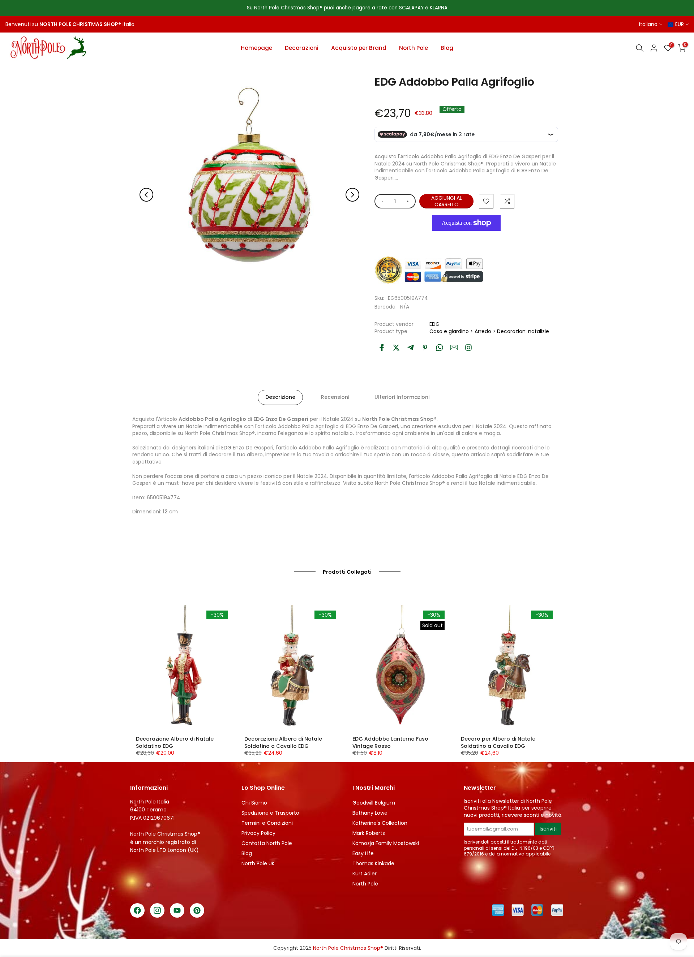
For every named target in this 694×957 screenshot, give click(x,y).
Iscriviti (548, 828)
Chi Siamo (254, 802)
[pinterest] (425, 347)
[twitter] (396, 347)
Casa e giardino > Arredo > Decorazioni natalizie (489, 331)
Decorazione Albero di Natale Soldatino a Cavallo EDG (283, 742)
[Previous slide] (146, 195)
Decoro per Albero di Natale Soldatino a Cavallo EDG (498, 742)
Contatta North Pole (266, 843)
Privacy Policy (258, 833)
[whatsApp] (439, 347)
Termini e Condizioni (267, 823)
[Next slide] (352, 195)
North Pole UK (258, 863)
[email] (454, 347)
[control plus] (409, 201)
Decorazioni (301, 48)
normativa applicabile (526, 854)
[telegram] (410, 347)
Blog (447, 48)
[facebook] (381, 347)
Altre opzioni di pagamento (466, 239)
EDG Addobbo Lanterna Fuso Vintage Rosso (390, 742)
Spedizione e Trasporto (270, 812)
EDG (434, 324)
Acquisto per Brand (358, 48)
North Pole (413, 48)
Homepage (256, 48)
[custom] (468, 347)
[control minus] (381, 201)
